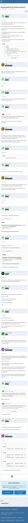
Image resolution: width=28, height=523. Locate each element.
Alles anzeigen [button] (13, 411)
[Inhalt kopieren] (25, 44)
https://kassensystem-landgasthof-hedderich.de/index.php (9, 299)
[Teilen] (26, 11)
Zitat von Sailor (7, 403)
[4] (3, 50)
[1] (3, 46)
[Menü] (26, 1)
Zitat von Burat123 (8, 245)
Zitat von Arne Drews (8, 391)
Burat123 (4, 9)
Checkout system (4, 503)
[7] (3, 54)
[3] (3, 49)
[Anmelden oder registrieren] (23, 1)
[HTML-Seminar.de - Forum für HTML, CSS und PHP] (2, 1)
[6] (3, 53)
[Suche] (19, 1)
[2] (3, 47)
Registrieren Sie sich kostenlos (9, 487)
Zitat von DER (7, 114)
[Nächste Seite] (16, 476)
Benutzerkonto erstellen (20, 492)
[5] (3, 51)
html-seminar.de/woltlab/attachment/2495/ (10, 429)
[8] (3, 55)
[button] (23, 44)
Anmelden (8, 492)
